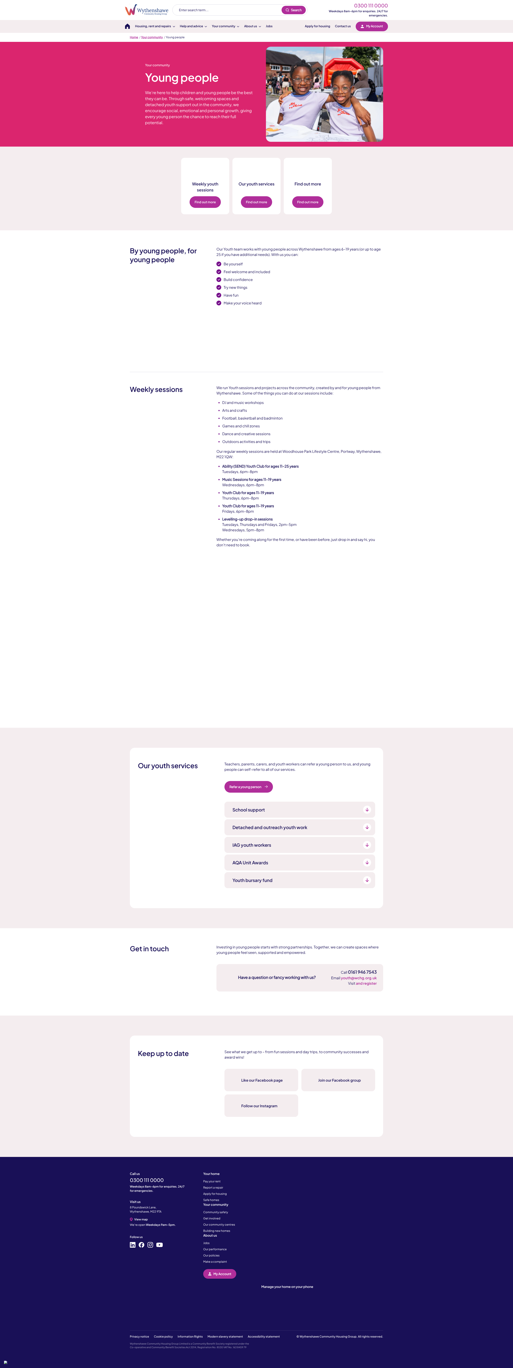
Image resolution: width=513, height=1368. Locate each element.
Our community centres (219, 1224)
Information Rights (190, 1336)
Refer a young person (245, 787)
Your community (152, 37)
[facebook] (141, 1245)
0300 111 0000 (371, 6)
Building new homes (216, 1231)
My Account (374, 26)
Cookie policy (163, 1336)
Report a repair (213, 1187)
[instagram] (150, 1245)
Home (134, 37)
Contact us (343, 26)
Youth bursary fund (252, 880)
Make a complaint (215, 1261)
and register (366, 983)
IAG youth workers (251, 845)
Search (296, 10)
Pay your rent (212, 1181)
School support (248, 809)
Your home (211, 1174)
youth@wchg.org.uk (359, 977)
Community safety (215, 1212)
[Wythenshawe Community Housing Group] (148, 10)
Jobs (269, 26)
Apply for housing (317, 26)
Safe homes (211, 1200)
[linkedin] (132, 1245)
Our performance (215, 1249)
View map (141, 1219)
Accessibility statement (264, 1336)
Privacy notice (139, 1336)
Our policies (211, 1255)
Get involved (211, 1218)
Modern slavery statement (225, 1336)
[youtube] (159, 1245)
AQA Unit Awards (250, 862)
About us (210, 1235)
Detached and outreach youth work (269, 827)
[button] (40, 1362)
